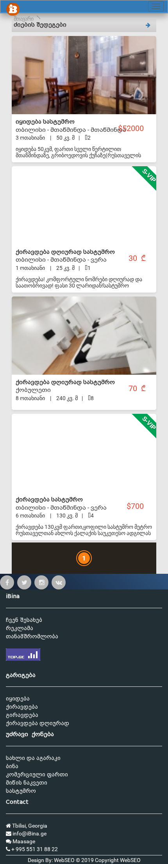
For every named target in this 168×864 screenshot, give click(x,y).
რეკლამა (19, 628)
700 (138, 506)
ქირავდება (22, 707)
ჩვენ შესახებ (24, 620)
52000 (134, 128)
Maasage (23, 841)
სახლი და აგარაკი (33, 758)
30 (134, 258)
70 (134, 388)
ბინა (12, 766)
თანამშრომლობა (32, 636)
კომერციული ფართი (37, 774)
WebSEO (130, 860)
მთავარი (23, 19)
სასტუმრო (21, 791)
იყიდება (18, 698)
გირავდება (22, 715)
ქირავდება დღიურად (37, 723)
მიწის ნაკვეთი (26, 783)
